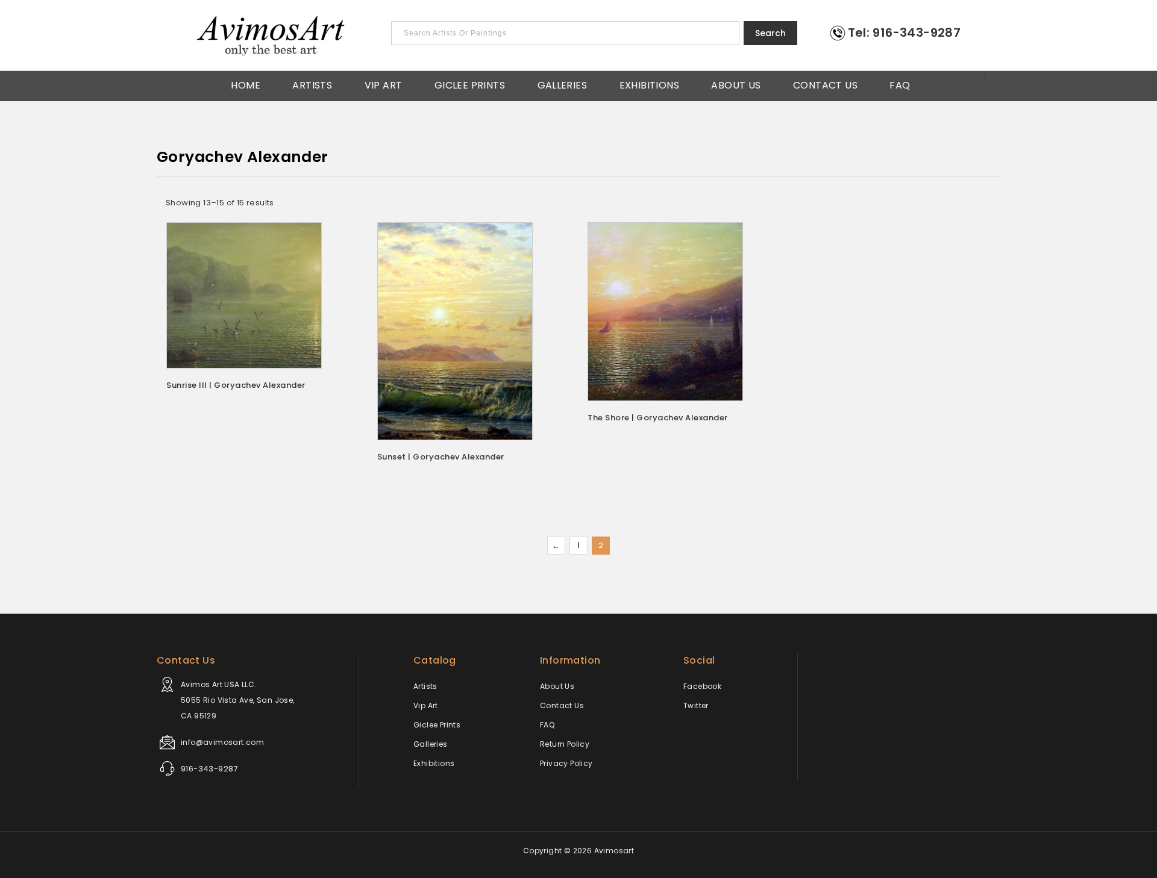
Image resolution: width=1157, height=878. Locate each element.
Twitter (696, 705)
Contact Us (825, 84)
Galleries (563, 84)
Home (245, 84)
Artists (312, 84)
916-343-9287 (209, 768)
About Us (735, 84)
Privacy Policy (566, 763)
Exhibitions (649, 84)
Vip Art (384, 84)
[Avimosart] (271, 35)
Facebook (702, 686)
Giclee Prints (469, 84)
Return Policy (564, 744)
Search (770, 33)
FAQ (899, 84)
